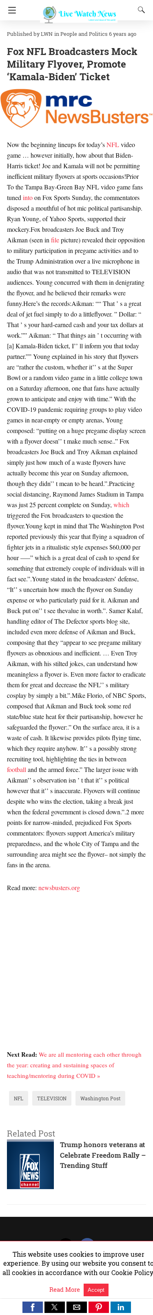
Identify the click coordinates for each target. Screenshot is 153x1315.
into (28, 197)
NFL (112, 144)
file (55, 239)
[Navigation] (10, 10)
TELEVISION (52, 1098)
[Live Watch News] (79, 11)
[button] (32, 1307)
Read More (65, 1289)
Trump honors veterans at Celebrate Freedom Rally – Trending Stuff (103, 1155)
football (16, 769)
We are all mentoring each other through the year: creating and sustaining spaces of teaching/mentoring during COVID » (74, 1065)
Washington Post (100, 1098)
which (121, 504)
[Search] (139, 9)
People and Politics (84, 33)
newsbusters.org (59, 887)
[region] (77, 957)
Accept (96, 1290)
